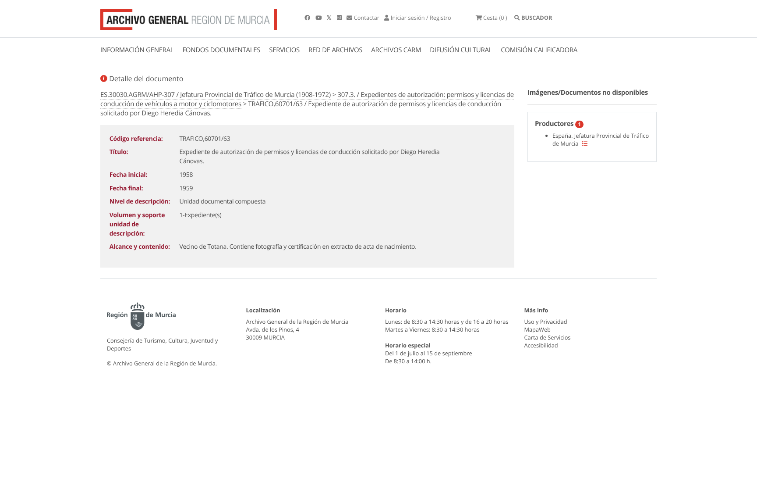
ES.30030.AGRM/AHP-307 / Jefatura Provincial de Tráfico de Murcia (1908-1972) (215, 94)
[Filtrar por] (584, 143)
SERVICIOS (284, 50)
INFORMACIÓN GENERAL (136, 50)
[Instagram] (340, 17)
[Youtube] (319, 17)
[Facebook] (307, 17)
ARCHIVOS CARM (396, 50)
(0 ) (495, 17)
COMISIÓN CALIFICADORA (539, 50)
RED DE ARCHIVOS (335, 50)
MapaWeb (537, 329)
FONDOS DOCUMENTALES (221, 50)
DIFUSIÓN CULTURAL (461, 50)
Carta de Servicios (547, 337)
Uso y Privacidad (545, 321)
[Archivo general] (188, 18)
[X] (329, 17)
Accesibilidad (541, 345)
